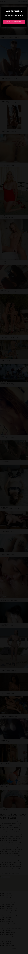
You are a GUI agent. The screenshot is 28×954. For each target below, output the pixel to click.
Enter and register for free (14, 21)
